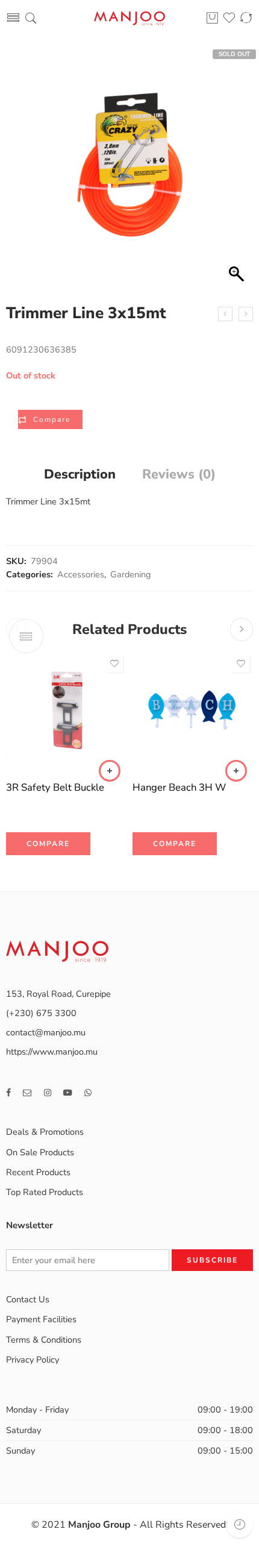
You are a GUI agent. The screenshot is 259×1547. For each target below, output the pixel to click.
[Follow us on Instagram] (47, 1093)
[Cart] (212, 18)
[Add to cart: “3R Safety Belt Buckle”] (109, 771)
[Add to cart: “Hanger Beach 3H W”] (236, 771)
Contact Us (27, 1299)
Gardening (130, 574)
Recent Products (38, 1172)
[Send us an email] (27, 1093)
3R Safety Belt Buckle (55, 787)
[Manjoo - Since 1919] (129, 18)
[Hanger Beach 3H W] (193, 711)
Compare (51, 419)
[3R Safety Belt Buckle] (66, 711)
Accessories (80, 574)
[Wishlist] (114, 663)
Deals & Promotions (45, 1132)
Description (80, 475)
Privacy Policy (32, 1360)
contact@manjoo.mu (46, 1032)
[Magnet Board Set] (246, 314)
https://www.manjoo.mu (52, 1052)
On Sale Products (40, 1152)
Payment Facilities (41, 1319)
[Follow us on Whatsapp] (88, 1093)
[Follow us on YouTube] (67, 1093)
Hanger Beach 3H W (179, 787)
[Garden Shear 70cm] (225, 314)
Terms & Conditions (43, 1340)
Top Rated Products (44, 1192)
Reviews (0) (179, 475)
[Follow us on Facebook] (8, 1093)
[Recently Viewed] (239, 1524)
